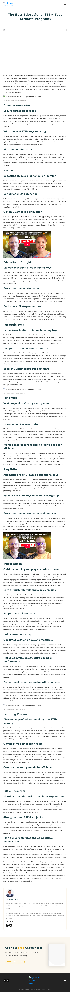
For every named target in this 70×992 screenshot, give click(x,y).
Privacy (38, 989)
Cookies (49, 989)
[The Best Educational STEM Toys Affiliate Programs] (35, 50)
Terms (43, 989)
